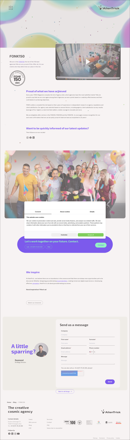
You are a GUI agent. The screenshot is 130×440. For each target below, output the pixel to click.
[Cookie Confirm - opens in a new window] (97, 205)
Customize (64, 235)
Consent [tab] (38, 211)
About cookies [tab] (65, 211)
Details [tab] (92, 211)
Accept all (91, 235)
